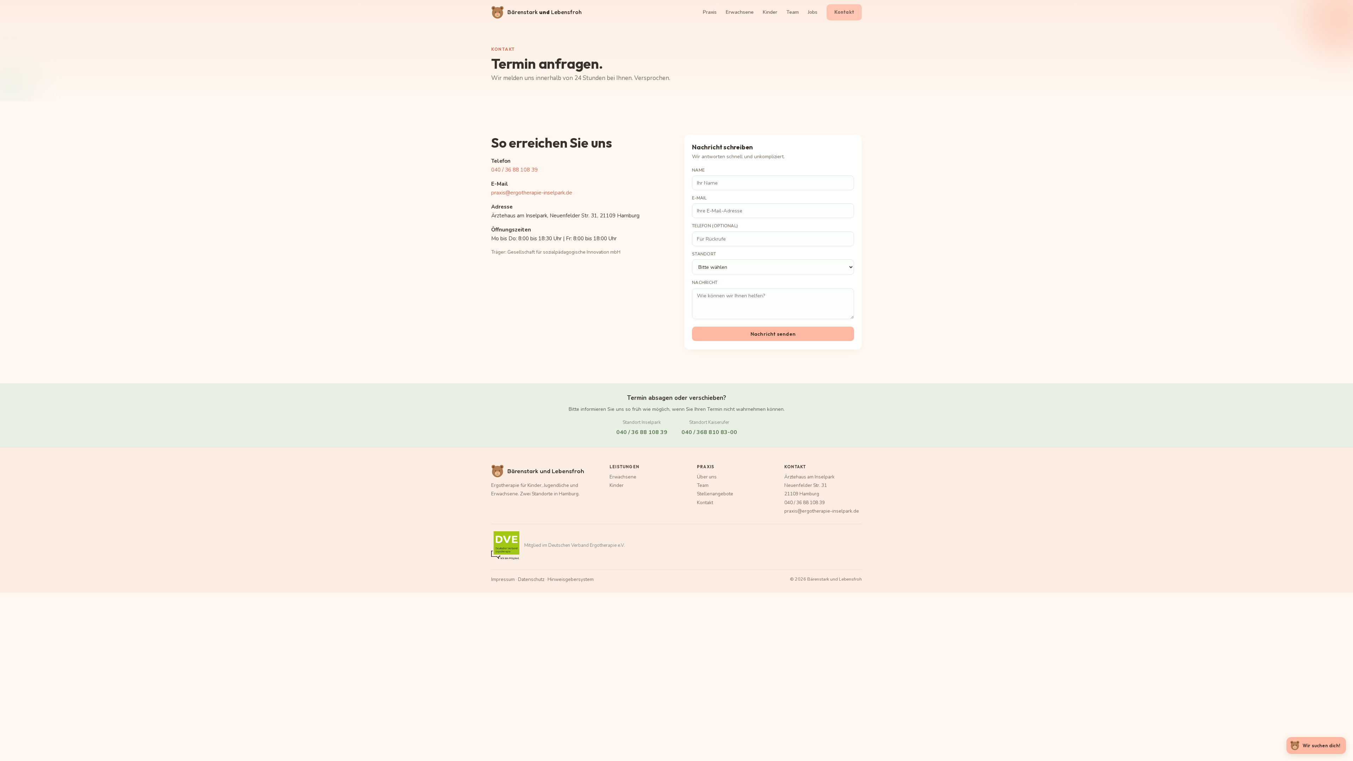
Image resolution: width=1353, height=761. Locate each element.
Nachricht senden (773, 333)
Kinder (770, 12)
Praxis (710, 12)
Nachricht (705, 282)
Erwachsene (740, 12)
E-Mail (699, 198)
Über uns (707, 477)
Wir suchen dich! (1321, 745)
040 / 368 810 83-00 (709, 432)
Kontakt (844, 12)
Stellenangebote (715, 493)
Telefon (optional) (715, 226)
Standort (704, 254)
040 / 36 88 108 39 (514, 169)
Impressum (503, 579)
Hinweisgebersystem (571, 579)
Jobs (812, 12)
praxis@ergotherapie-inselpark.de (531, 192)
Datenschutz (531, 579)
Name (698, 170)
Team (792, 12)
